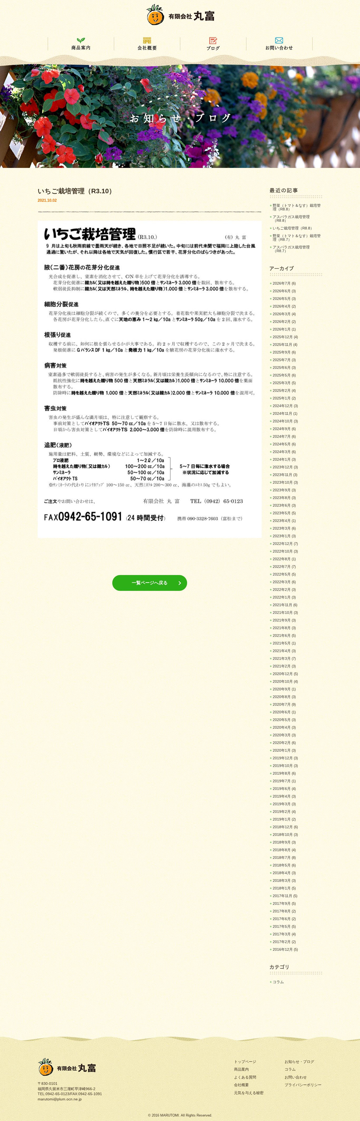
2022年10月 (283, 551)
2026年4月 (282, 306)
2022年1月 (282, 597)
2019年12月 (283, 758)
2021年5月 (282, 643)
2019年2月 (282, 811)
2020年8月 (282, 697)
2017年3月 (282, 934)
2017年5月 (282, 926)
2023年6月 (282, 505)
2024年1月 (282, 459)
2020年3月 (282, 735)
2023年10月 (283, 482)
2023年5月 (282, 513)
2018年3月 (282, 880)
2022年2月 (282, 589)
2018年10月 (283, 834)
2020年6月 (282, 712)
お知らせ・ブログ (299, 1061)
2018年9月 (282, 842)
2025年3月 (282, 383)
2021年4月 (282, 651)
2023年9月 (282, 490)
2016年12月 (283, 949)
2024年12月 (283, 406)
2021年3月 (282, 658)
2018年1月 (282, 888)
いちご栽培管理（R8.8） (293, 228)
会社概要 (241, 1085)
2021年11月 (282, 605)
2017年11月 (282, 896)
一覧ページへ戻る (150, 582)
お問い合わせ (296, 1077)
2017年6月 (282, 919)
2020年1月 (282, 750)
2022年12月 (283, 543)
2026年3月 (282, 314)
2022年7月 (282, 566)
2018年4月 (282, 873)
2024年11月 (282, 413)
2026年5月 (282, 298)
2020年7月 (282, 704)
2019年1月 (282, 819)
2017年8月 (282, 911)
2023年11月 (282, 475)
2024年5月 (282, 444)
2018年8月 (282, 850)
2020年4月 (282, 727)
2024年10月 (283, 421)
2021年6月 (282, 635)
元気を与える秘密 (249, 1093)
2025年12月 (283, 337)
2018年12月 (283, 827)
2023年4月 (282, 521)
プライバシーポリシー (303, 1085)
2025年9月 (282, 352)
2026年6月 (282, 291)
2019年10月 (283, 766)
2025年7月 (282, 360)
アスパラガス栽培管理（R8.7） (291, 249)
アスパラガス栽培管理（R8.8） (291, 219)
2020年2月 (282, 743)
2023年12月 (283, 467)
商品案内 (241, 1069)
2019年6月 (282, 788)
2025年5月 (282, 375)
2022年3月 (282, 582)
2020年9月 (282, 689)
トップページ (245, 1061)
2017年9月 (282, 903)
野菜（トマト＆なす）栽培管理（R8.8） (297, 207)
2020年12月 (283, 674)
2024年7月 (282, 436)
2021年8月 (282, 628)
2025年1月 (282, 398)
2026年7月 (282, 283)
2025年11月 (282, 344)
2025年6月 (282, 367)
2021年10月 (283, 612)
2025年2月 (282, 390)
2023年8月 (282, 498)
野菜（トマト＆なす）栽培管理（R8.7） (297, 238)
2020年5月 (282, 720)
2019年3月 (282, 804)
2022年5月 (282, 574)
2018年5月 (282, 865)
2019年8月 (282, 773)
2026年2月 (282, 321)
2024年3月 (282, 452)
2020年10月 (283, 681)
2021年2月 (282, 666)
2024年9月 (282, 429)
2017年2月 (282, 942)
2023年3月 (282, 528)
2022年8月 (282, 559)
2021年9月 (282, 620)
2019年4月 (282, 796)
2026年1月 (282, 329)
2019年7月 (282, 781)
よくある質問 (245, 1077)
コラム (278, 982)
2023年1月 (282, 536)
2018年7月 (282, 857)
